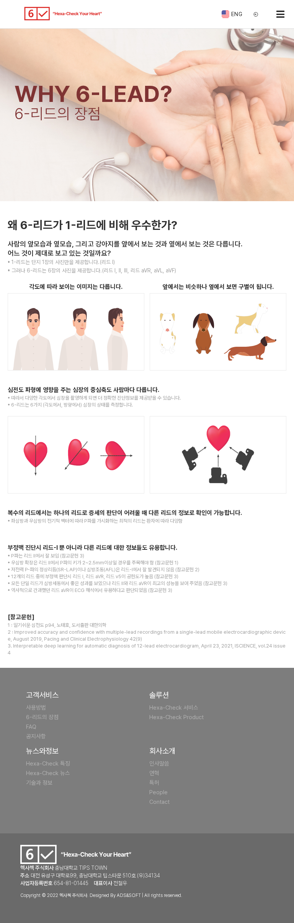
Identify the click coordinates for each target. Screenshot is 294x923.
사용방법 (36, 707)
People (158, 792)
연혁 (154, 773)
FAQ (31, 726)
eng (237, 14)
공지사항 (36, 736)
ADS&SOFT (129, 895)
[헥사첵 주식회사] (63, 13)
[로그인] (255, 14)
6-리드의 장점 (42, 717)
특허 (154, 782)
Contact (159, 801)
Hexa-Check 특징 (48, 763)
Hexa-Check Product (176, 717)
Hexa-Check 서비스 (173, 707)
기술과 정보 (39, 782)
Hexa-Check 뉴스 (48, 773)
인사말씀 (159, 763)
